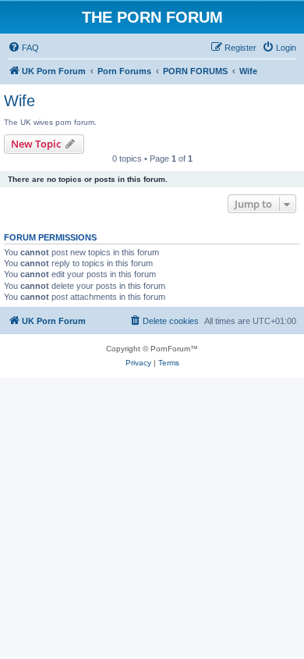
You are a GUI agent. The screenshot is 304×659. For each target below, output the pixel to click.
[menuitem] (23, 47)
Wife (19, 100)
